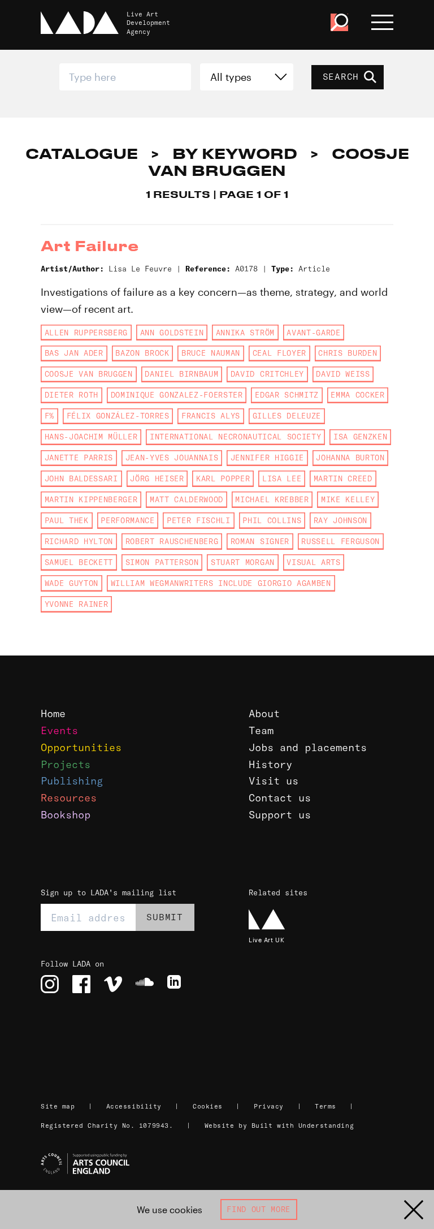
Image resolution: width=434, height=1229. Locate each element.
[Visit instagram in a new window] (50, 984)
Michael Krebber (272, 499)
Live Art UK (266, 939)
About (264, 713)
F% (49, 415)
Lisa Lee (281, 478)
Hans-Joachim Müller (91, 436)
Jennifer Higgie (267, 457)
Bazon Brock (142, 352)
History (270, 764)
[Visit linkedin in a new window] (176, 984)
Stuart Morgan (243, 562)
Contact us (280, 797)
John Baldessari (81, 478)
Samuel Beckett (79, 562)
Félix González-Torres (118, 415)
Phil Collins (271, 520)
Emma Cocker (357, 394)
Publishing (72, 780)
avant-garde (313, 332)
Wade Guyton (71, 583)
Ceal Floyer (279, 352)
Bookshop (65, 814)
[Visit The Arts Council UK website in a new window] (221, 1164)
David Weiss (343, 373)
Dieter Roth (71, 394)
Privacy (269, 1106)
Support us (280, 814)
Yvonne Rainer (76, 604)
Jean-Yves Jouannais (172, 457)
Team (261, 730)
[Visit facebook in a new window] (81, 984)
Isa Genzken (360, 436)
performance (127, 520)
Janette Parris (79, 457)
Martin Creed (343, 478)
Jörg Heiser (157, 478)
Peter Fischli (199, 520)
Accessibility (134, 1106)
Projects (65, 764)
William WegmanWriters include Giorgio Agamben (221, 583)
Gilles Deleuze (287, 415)
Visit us (273, 780)
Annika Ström (245, 332)
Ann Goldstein (172, 332)
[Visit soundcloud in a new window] (145, 984)
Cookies (208, 1106)
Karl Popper (223, 478)
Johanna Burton (350, 457)
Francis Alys (210, 415)
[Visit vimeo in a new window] (113, 984)
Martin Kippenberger (91, 499)
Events (59, 730)
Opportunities (81, 747)
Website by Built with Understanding (279, 1125)
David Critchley (267, 373)
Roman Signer (260, 541)
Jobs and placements (308, 747)
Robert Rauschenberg (172, 541)
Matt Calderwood (186, 499)
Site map (58, 1106)
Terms (325, 1106)
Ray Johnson (340, 520)
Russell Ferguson (340, 541)
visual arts (313, 562)
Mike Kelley (348, 499)
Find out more (258, 1209)
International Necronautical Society (236, 436)
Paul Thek (67, 520)
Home (53, 713)
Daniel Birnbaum (181, 373)
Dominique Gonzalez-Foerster (177, 394)
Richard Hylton (79, 541)
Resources (69, 797)
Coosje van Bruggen (89, 373)
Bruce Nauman (210, 352)
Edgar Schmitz (287, 394)
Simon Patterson (162, 562)
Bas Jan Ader (74, 352)
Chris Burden (347, 352)
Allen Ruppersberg (86, 332)
